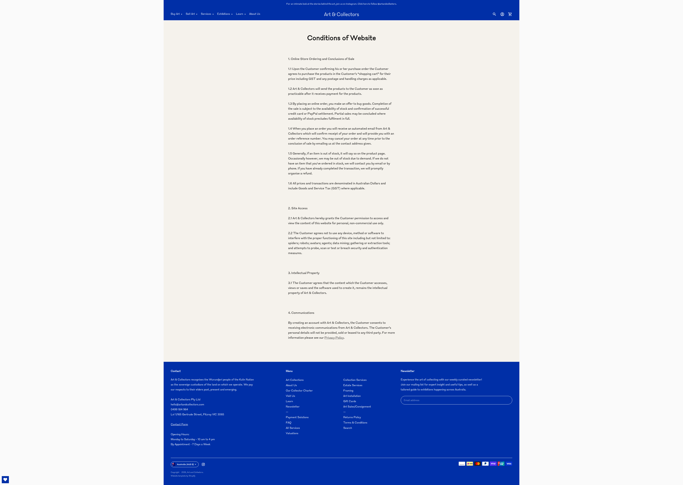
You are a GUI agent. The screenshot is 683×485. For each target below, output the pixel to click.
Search (347, 428)
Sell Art (190, 14)
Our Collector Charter (299, 391)
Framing (348, 391)
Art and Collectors (195, 472)
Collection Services (355, 380)
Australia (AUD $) (185, 464)
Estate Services (352, 385)
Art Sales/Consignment (357, 407)
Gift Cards (349, 401)
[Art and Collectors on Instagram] (203, 464)
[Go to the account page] (502, 14)
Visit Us (290, 396)
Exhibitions (223, 14)
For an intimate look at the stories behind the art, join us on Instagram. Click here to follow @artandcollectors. (341, 4)
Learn (239, 14)
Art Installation (352, 396)
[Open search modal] (494, 14)
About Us (254, 14)
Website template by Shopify (183, 476)
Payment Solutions (297, 417)
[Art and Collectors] (341, 14)
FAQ (288, 423)
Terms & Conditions (355, 423)
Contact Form (179, 424)
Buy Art (175, 14)
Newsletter (293, 407)
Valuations (292, 433)
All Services (293, 428)
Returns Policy (352, 417)
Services (206, 14)
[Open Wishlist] (5, 479)
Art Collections (295, 380)
